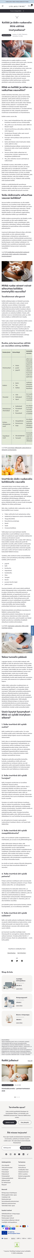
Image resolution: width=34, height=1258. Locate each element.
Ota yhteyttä (25, 1122)
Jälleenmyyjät (6, 1180)
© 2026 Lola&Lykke (17, 1253)
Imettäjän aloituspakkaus (9, 1222)
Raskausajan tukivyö (8, 1218)
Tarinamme (21, 1165)
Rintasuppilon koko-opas (9, 1195)
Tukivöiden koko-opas (8, 1205)
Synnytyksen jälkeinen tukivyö (10, 1220)
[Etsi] (29, 6)
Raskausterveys (6, 1199)
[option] (17, 1080)
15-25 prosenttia (6, 70)
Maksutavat (5, 1174)
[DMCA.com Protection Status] (17, 1244)
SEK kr (24, 1238)
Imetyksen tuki (6, 1197)
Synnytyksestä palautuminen (10, 1201)
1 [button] (15, 1097)
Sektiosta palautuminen (9, 1203)
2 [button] (17, 1097)
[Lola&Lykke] (17, 6)
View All (30, 1061)
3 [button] (19, 1097)
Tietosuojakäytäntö (7, 1178)
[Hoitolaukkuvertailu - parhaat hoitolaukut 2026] (17, 1073)
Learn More (19, 988)
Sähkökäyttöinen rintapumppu (11, 1213)
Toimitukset (5, 1169)
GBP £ (19, 1238)
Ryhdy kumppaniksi (24, 1176)
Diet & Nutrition (22, 953)
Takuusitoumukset (7, 1167)
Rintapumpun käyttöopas (9, 1193)
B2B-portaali (22, 1178)
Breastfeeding (6, 35)
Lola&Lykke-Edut (23, 1169)
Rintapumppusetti (7, 1216)
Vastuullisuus (22, 1167)
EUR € (13, 1238)
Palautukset (5, 1172)
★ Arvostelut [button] (32, 630)
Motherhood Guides (7, 1085)
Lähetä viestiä (9, 1122)
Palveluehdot (6, 1176)
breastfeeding (11, 953)
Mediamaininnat (23, 1172)
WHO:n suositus (23, 1174)
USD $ (29, 1238)
